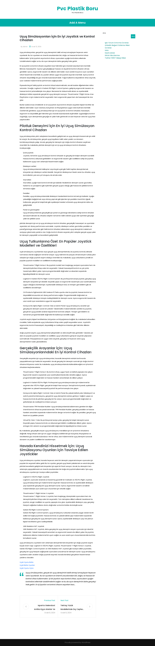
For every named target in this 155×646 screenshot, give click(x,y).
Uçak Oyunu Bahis (26, 562)
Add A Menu (77, 23)
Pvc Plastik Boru (77, 8)
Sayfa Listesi (110, 53)
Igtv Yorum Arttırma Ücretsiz (117, 43)
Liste (106, 50)
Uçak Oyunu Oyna (26, 568)
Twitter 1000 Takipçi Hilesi (115, 58)
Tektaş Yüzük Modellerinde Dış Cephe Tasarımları (72, 607)
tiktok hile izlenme (112, 55)
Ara (104, 33)
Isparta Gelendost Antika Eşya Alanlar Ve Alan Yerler (44, 607)
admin (25, 47)
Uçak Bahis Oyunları (27, 565)
